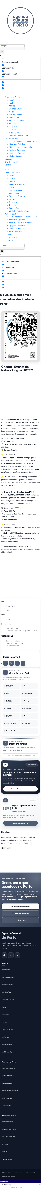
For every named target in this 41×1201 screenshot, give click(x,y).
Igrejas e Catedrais (17, 150)
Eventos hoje (6, 970)
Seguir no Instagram (19, 823)
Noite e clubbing (7, 1044)
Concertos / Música (13, 641)
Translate (19, 1187)
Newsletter (5, 1144)
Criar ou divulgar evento (9, 1129)
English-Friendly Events (19, 135)
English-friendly (7, 1052)
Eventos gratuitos (7, 985)
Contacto (9, 165)
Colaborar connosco (8, 1137)
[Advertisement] (20, 395)
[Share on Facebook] (5, 663)
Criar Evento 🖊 (11, 162)
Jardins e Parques (16, 153)
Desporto (13, 126)
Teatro (12, 103)
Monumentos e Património (20, 147)
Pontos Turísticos (12, 138)
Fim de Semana (15, 114)
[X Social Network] (11, 663)
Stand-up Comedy (17, 120)
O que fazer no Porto (8, 1068)
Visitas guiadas (6, 1106)
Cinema (12, 129)
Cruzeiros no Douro (8, 1076)
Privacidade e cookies (8, 1176)
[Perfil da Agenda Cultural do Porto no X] (17, 955)
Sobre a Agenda (7, 1159)
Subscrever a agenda (22, 913)
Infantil (12, 100)
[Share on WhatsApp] (17, 663)
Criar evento (22, 920)
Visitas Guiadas (15, 156)
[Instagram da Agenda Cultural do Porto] (4, 955)
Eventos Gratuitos (17, 109)
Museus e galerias (7, 1083)
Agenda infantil (6, 992)
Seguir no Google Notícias (19, 789)
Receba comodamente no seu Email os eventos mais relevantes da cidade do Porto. (18, 840)
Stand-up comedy (7, 1029)
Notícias (8, 159)
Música (12, 106)
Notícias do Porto (7, 1122)
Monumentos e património (10, 1091)
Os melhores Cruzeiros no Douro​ (23, 141)
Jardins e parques (7, 1098)
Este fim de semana (8, 977)
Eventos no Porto (12, 97)
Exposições (14, 132)
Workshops (14, 117)
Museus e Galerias (17, 144)
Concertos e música (8, 1000)
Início (7, 94)
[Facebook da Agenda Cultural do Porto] (11, 955)
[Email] (23, 663)
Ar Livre (12, 123)
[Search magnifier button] (2, 52)
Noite (11, 112)
